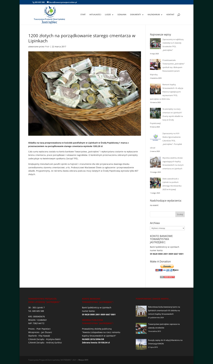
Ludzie (108, 15)
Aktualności (95, 15)
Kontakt (170, 15)
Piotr (47, 46)
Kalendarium (154, 15)
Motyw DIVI (83, 360)
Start (83, 15)
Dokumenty (135, 15)
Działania (122, 15)
